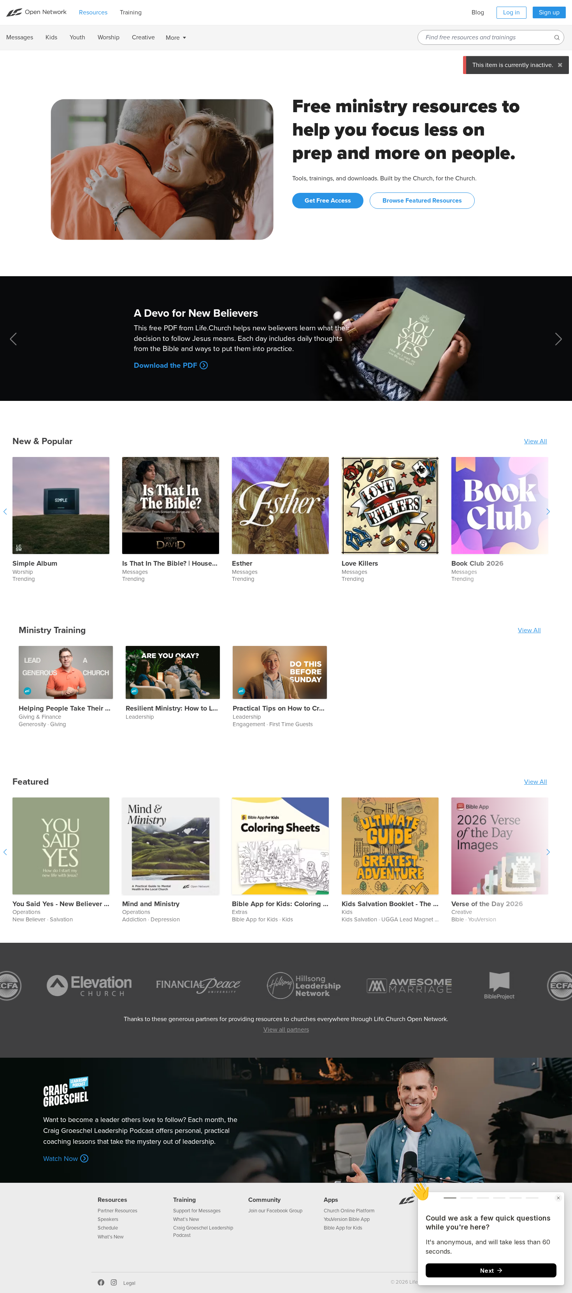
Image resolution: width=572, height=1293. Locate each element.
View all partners (286, 1030)
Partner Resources (117, 1211)
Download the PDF (165, 365)
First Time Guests (291, 724)
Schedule (108, 1228)
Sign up (549, 12)
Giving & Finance (40, 717)
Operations (26, 912)
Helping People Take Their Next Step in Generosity (66, 708)
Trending (23, 578)
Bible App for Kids (255, 919)
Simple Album (34, 563)
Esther (242, 563)
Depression (165, 919)
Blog (478, 12)
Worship (22, 572)
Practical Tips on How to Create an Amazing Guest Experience (280, 708)
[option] (67, 520)
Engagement (249, 724)
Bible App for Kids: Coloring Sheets (280, 904)
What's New (111, 1237)
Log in (511, 12)
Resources (112, 1200)
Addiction (134, 919)
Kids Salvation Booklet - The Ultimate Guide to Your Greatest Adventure (390, 904)
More (173, 38)
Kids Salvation (359, 919)
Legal (129, 1283)
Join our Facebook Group (275, 1211)
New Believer (29, 919)
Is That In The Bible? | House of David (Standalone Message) (170, 563)
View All (535, 441)
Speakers (108, 1219)
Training (184, 1200)
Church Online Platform (349, 1211)
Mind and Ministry (150, 904)
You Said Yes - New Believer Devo (60, 904)
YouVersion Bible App (347, 1219)
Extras (239, 912)
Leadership (140, 717)
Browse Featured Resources (422, 201)
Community (264, 1200)
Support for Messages (197, 1211)
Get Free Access (328, 201)
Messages (135, 572)
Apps (331, 1200)
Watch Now (60, 1158)
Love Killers (360, 563)
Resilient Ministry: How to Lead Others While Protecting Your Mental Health (173, 708)
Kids (287, 919)
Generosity (32, 724)
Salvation (61, 919)
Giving (58, 724)
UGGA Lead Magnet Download (421, 919)
